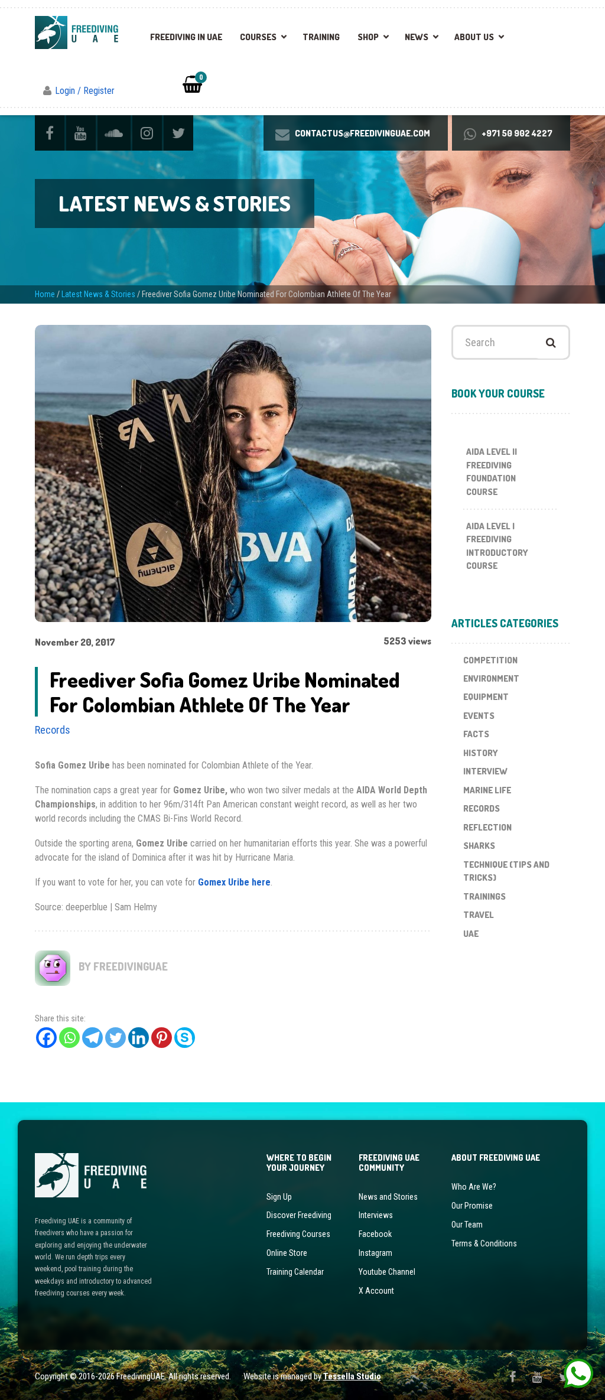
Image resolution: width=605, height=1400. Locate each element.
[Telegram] (92, 1037)
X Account (376, 1290)
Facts (476, 734)
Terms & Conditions (484, 1243)
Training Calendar (295, 1272)
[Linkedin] (138, 1037)
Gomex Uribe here (234, 882)
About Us (474, 37)
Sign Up (279, 1197)
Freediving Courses (298, 1234)
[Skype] (184, 1037)
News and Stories (388, 1197)
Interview (485, 771)
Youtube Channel (387, 1272)
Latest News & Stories (98, 294)
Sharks (479, 845)
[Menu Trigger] (572, 29)
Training (321, 37)
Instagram (375, 1253)
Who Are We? (473, 1186)
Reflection (487, 827)
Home (45, 294)
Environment (491, 678)
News (416, 37)
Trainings (484, 896)
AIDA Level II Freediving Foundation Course (491, 471)
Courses (258, 37)
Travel (478, 914)
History (480, 752)
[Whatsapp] (69, 1037)
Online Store (286, 1253)
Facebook (375, 1234)
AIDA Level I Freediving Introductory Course (497, 546)
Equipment (486, 696)
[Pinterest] (161, 1037)
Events (479, 715)
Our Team (467, 1224)
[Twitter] (115, 1037)
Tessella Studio (352, 1376)
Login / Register (85, 90)
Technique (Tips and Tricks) (506, 871)
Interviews (376, 1215)
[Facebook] (46, 1037)
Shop (368, 37)
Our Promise (472, 1205)
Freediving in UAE (186, 37)
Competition (490, 660)
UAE (471, 933)
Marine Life (487, 790)
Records (52, 730)
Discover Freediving (298, 1215)
